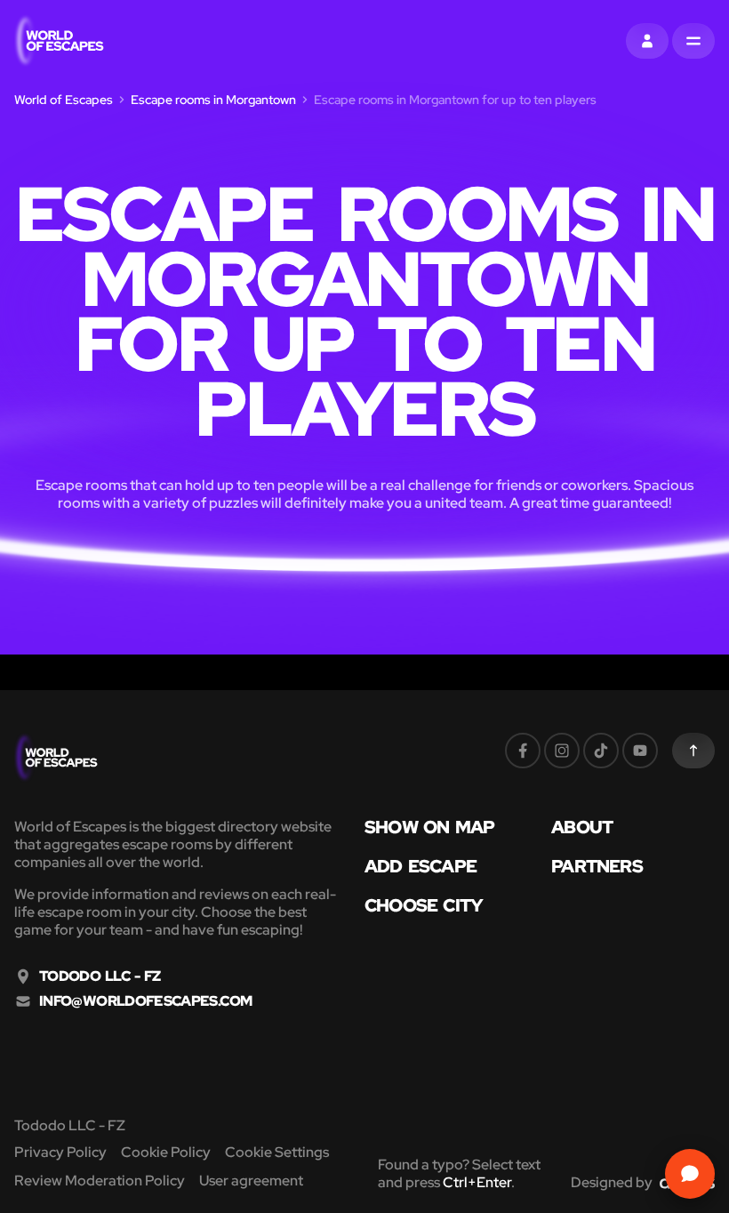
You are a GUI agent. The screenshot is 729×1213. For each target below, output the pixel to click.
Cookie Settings (277, 1152)
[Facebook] (523, 750)
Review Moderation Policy (99, 1180)
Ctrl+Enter (477, 1182)
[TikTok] (601, 750)
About (582, 827)
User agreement (251, 1180)
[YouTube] (640, 750)
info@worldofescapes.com (145, 1001)
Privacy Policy (60, 1152)
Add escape (420, 866)
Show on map (429, 827)
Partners (597, 866)
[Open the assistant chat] (690, 1174)
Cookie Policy (166, 1152)
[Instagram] (562, 750)
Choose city (423, 905)
